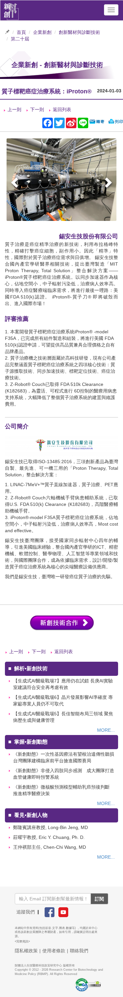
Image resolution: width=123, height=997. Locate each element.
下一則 (37, 109)
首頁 (21, 32)
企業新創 (42, 32)
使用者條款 (53, 950)
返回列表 (62, 109)
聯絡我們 (79, 950)
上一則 (14, 109)
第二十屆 (20, 38)
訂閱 (99, 898)
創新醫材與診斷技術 (79, 32)
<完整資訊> (22, 941)
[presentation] (15, 184)
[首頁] (11, 10)
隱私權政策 (26, 950)
